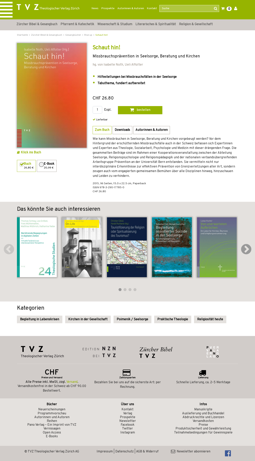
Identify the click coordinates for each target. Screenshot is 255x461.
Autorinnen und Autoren (52, 417)
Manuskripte (203, 410)
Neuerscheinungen (51, 410)
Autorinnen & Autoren (130, 8)
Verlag (127, 414)
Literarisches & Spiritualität (155, 24)
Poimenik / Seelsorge (132, 319)
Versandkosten (203, 421)
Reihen (52, 421)
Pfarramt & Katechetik (77, 24)
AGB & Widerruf (147, 452)
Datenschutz (124, 452)
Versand (71, 382)
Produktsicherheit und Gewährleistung (203, 429)
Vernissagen (51, 429)
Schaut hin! (101, 35)
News (94, 8)
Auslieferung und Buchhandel (203, 414)
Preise (203, 425)
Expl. (107, 110)
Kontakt (152, 8)
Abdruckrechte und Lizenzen (203, 417)
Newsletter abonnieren (192, 452)
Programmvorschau (52, 414)
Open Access (52, 433)
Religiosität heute (210, 319)
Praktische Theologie (172, 319)
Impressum (105, 452)
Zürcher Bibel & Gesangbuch (37, 24)
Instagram (127, 433)
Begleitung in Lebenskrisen (39, 319)
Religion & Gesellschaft (196, 24)
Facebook (127, 425)
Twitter (127, 429)
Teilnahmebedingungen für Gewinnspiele (203, 433)
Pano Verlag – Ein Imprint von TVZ (51, 425)
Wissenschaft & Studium (114, 24)
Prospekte (108, 8)
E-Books (52, 436)
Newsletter (127, 421)
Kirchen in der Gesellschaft (88, 319)
